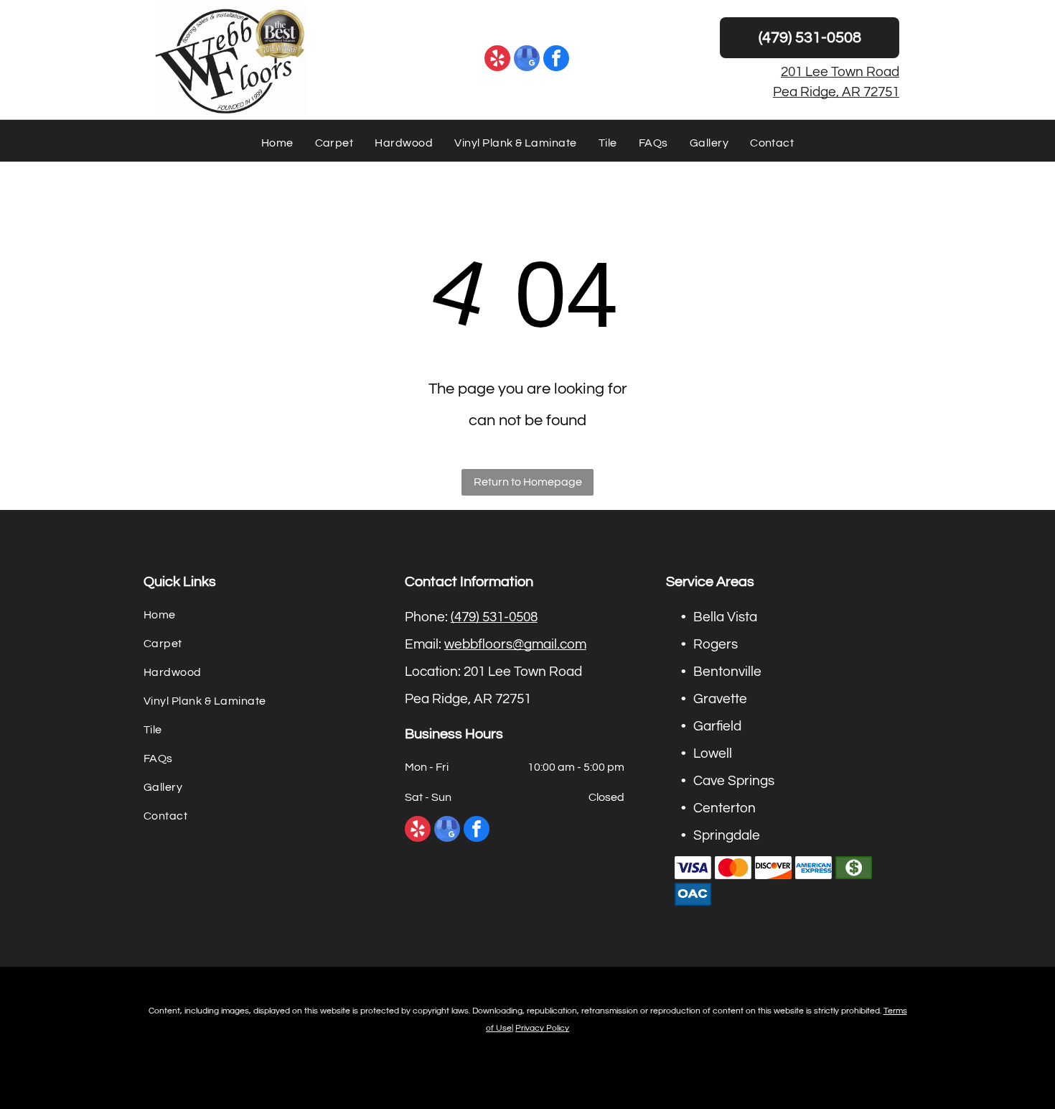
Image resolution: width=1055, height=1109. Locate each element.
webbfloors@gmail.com (515, 644)
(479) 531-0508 (494, 617)
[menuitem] (277, 142)
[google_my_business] (527, 60)
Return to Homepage (528, 482)
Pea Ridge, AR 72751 (836, 92)
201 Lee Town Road (840, 72)
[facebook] (556, 60)
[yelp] (497, 60)
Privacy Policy (542, 1028)
